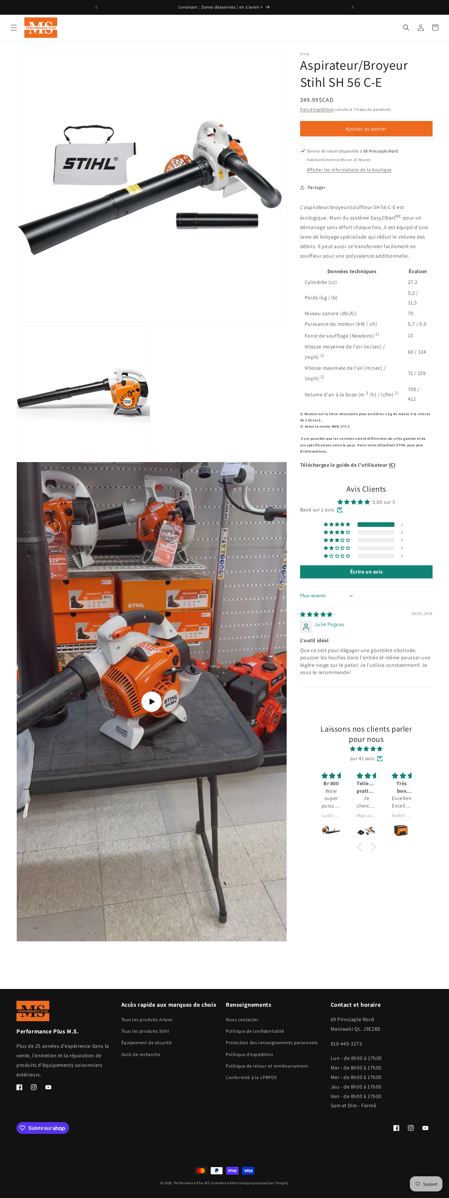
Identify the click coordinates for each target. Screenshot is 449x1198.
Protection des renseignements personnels (272, 1043)
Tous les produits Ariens (147, 1020)
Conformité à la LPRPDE (251, 1078)
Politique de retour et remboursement (267, 1066)
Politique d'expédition (249, 1054)
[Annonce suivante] (352, 7)
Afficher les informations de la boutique (349, 170)
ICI (392, 464)
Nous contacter (242, 1020)
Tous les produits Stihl (145, 1031)
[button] (14, 27)
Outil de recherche (141, 1054)
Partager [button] (317, 187)
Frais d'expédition (317, 109)
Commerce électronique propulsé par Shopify (250, 1183)
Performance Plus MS (192, 1183)
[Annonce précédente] (96, 7)
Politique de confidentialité (255, 1031)
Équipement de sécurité (146, 1043)
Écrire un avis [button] (366, 571)
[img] (316, 614)
